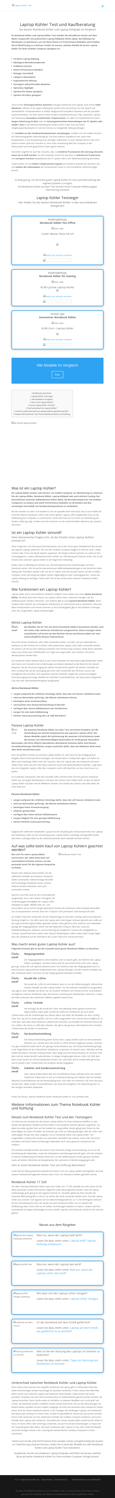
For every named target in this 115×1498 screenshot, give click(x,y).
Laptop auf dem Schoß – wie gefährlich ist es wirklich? (68, 1329)
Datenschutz (60, 1479)
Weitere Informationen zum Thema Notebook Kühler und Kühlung (42, 414)
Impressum (47, 1479)
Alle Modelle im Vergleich (42, 399)
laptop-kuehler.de (30, 1479)
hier (57, 374)
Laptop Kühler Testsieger (42, 396)
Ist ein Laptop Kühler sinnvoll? (42, 405)
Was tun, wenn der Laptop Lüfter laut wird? (65, 1271)
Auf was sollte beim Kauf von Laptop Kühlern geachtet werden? (42, 411)
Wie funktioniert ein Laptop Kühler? (42, 408)
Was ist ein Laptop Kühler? (42, 402)
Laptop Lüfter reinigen (84, 1298)
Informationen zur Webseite (86, 1479)
